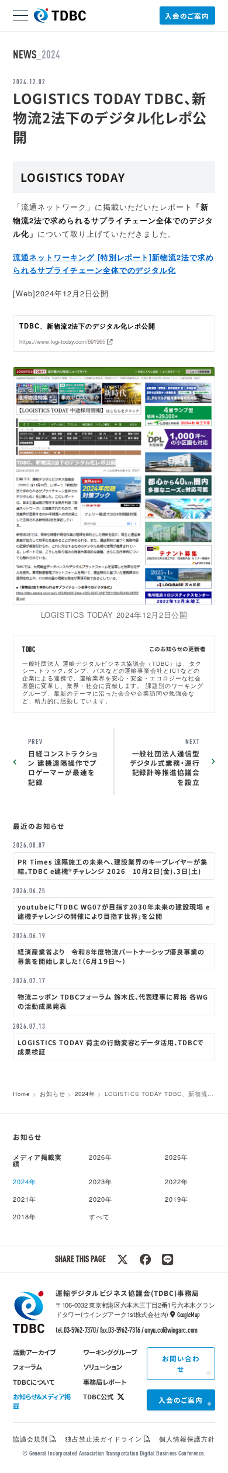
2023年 (100, 1181)
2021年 (24, 1199)
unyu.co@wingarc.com (171, 1330)
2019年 (176, 1199)
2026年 (100, 1156)
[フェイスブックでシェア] (145, 1259)
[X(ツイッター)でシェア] (122, 1259)
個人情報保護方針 (187, 1438)
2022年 (176, 1181)
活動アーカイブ (34, 1352)
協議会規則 (30, 1438)
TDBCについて (34, 1381)
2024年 (85, 1094)
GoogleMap (188, 1314)
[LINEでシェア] (167, 1259)
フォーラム (27, 1366)
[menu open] (20, 15)
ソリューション (102, 1366)
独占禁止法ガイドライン (103, 1438)
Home (21, 1094)
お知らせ (52, 1094)
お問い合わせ (181, 1363)
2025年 (176, 1156)
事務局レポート (104, 1381)
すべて (99, 1216)
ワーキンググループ (110, 1352)
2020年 (100, 1199)
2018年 (24, 1216)
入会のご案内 (187, 15)
